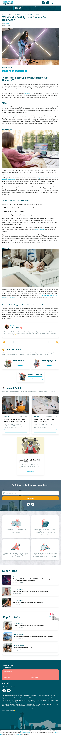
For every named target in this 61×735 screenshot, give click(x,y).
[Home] (8, 2)
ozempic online (17, 734)
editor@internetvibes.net (8, 687)
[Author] (21, 328)
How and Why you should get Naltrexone (18, 731)
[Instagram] (43, 2)
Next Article (52, 342)
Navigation (7, 677)
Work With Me (7, 675)
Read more (20, 365)
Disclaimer (34, 675)
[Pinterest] (47, 2)
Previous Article (8, 342)
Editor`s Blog (34, 677)
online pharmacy (25, 732)
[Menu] (57, 2)
